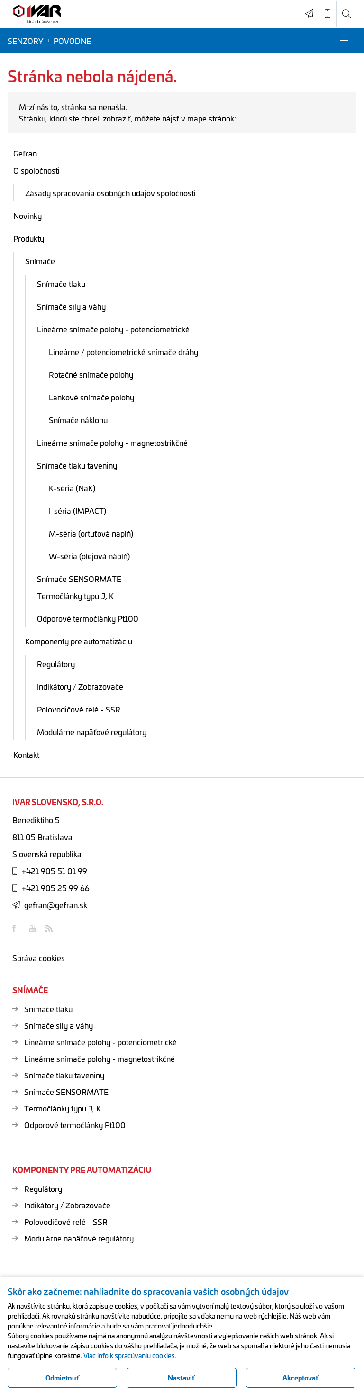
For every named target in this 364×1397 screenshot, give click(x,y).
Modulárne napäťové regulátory (91, 732)
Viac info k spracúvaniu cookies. (129, 1355)
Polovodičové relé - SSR (78, 709)
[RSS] (50, 928)
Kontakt (26, 754)
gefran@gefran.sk (55, 905)
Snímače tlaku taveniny (77, 465)
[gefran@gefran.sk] (309, 14)
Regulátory (56, 664)
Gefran (25, 153)
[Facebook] (17, 928)
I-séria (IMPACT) (77, 510)
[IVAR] (37, 14)
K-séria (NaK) (72, 488)
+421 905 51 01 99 (54, 871)
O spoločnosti (36, 170)
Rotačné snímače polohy (91, 374)
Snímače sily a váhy (71, 306)
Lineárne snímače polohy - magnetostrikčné (112, 442)
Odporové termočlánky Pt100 (87, 618)
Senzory (26, 40)
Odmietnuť (62, 1377)
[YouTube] (33, 928)
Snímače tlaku (61, 283)
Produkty (28, 238)
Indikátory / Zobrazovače (80, 686)
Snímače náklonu (78, 420)
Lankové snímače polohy (91, 397)
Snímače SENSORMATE (79, 578)
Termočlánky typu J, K (75, 595)
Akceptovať (300, 1377)
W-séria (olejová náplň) (89, 556)
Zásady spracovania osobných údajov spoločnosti (110, 193)
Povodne (72, 40)
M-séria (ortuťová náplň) (91, 533)
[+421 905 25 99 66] (327, 14)
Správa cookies (38, 958)
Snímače (40, 261)
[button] (344, 40)
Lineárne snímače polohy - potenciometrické (113, 329)
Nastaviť (181, 1377)
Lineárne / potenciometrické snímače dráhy (123, 352)
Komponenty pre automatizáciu (78, 641)
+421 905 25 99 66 (56, 888)
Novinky (27, 215)
